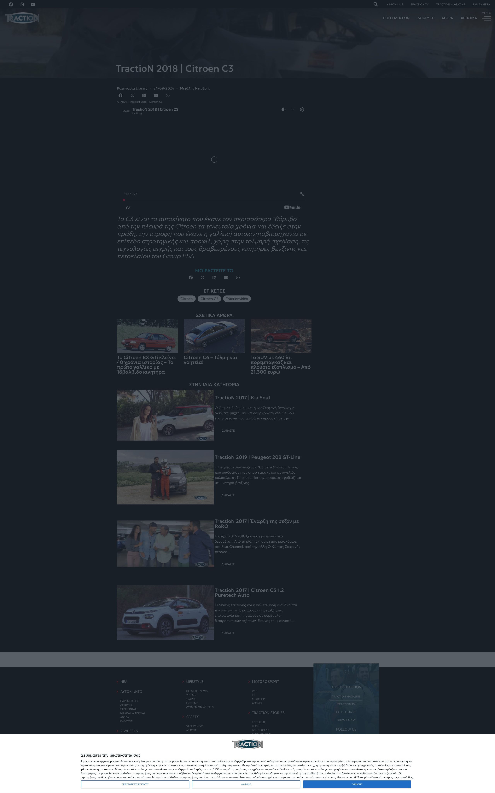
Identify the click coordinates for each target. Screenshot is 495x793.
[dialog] (247, 763)
